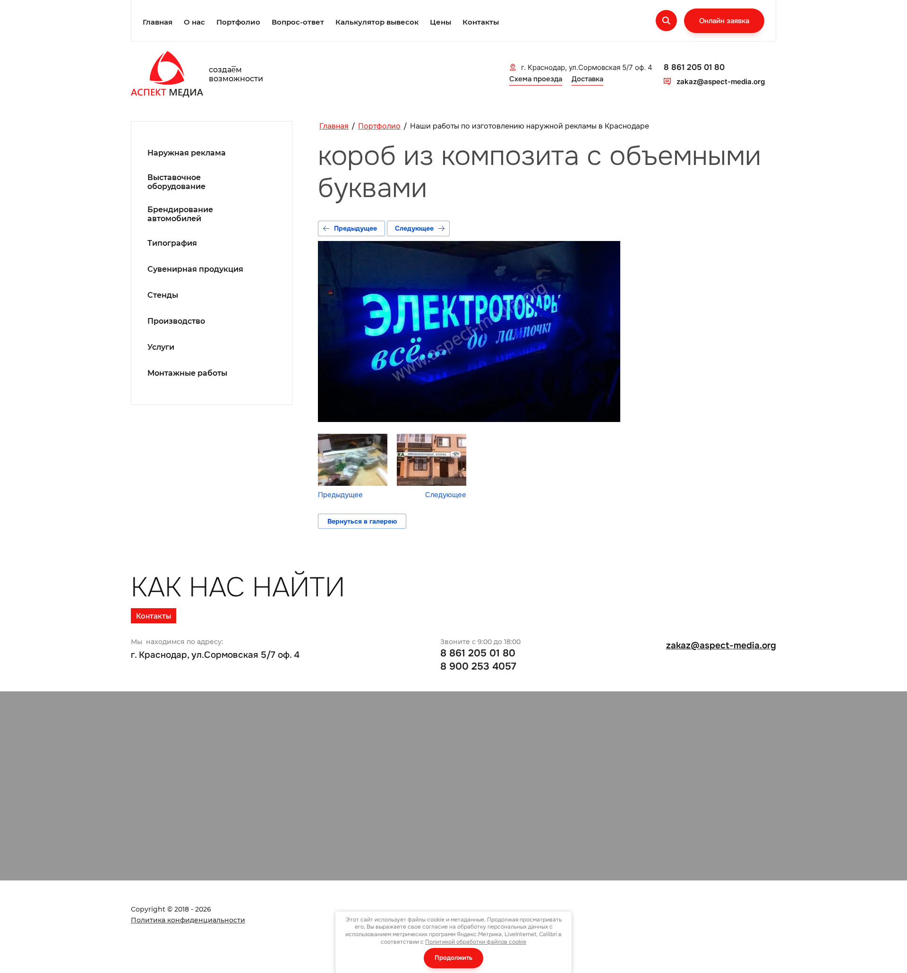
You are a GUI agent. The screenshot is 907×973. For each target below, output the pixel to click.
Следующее (414, 228)
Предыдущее (355, 228)
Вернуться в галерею (362, 521)
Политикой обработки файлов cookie (475, 942)
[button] (724, 21)
